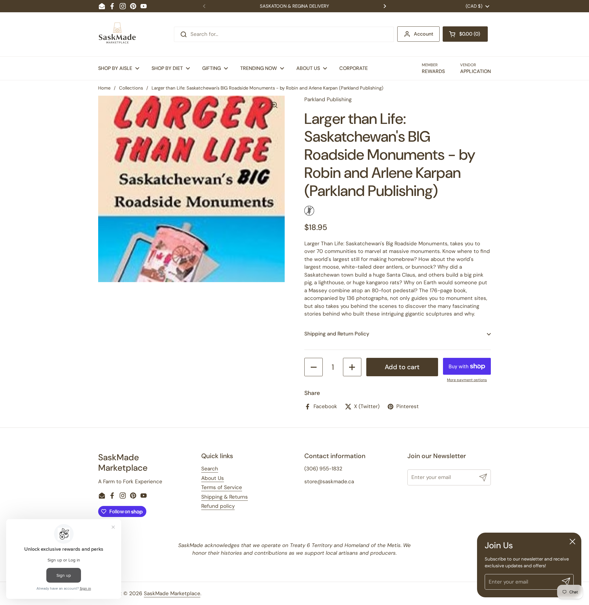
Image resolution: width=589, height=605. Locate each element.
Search (209, 468)
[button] (465, 34)
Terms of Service (221, 487)
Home (104, 88)
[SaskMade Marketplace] (117, 34)
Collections (131, 88)
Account (423, 34)
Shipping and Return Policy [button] (336, 333)
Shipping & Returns (224, 496)
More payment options (467, 379)
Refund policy (218, 506)
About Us (212, 478)
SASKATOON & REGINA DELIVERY (294, 6)
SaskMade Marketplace (172, 593)
